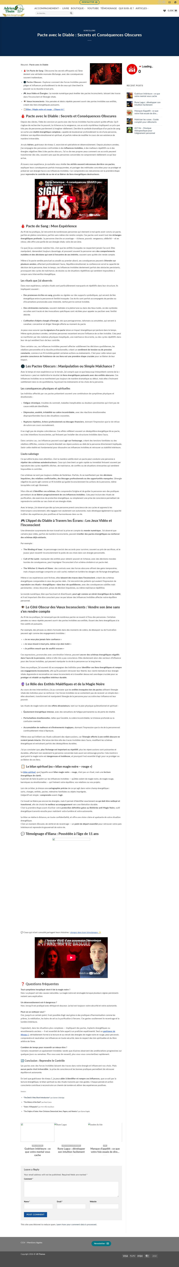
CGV (23, 1243)
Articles (141, 8)
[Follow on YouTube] (164, 2)
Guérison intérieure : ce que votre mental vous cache (38, 1152)
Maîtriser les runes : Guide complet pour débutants (146, 120)
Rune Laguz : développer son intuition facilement (71, 1150)
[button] (172, 11)
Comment (28, 1179)
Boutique (77, 8)
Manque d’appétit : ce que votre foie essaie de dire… (105, 1150)
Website (93, 1202)
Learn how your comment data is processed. (76, 1224)
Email (60, 1202)
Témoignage (109, 8)
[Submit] (71, 13)
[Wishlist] (164, 11)
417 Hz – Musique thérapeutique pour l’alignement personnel (144, 130)
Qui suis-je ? (126, 8)
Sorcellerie (89, 31)
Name (27, 1202)
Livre (65, 8)
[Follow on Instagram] (160, 2)
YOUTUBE (93, 8)
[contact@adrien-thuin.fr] (170, 2)
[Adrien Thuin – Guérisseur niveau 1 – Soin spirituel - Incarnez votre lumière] (16, 11)
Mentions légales (34, 1243)
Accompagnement (46, 8)
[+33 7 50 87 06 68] (175, 2)
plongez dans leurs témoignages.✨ (85, 932)
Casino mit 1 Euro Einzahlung (89, 1264)
